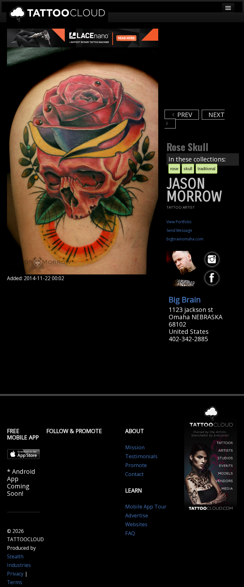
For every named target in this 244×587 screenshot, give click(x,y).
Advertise (136, 515)
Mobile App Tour (145, 506)
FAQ (130, 533)
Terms (14, 582)
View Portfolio (179, 221)
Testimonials (141, 456)
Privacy (15, 573)
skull (188, 168)
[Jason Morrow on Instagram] (213, 259)
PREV (184, 114)
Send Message (179, 230)
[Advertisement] (204, 68)
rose (174, 168)
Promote (136, 465)
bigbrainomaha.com (184, 239)
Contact (134, 474)
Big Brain (185, 299)
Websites (136, 524)
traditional (206, 168)
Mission (135, 447)
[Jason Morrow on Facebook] (213, 278)
